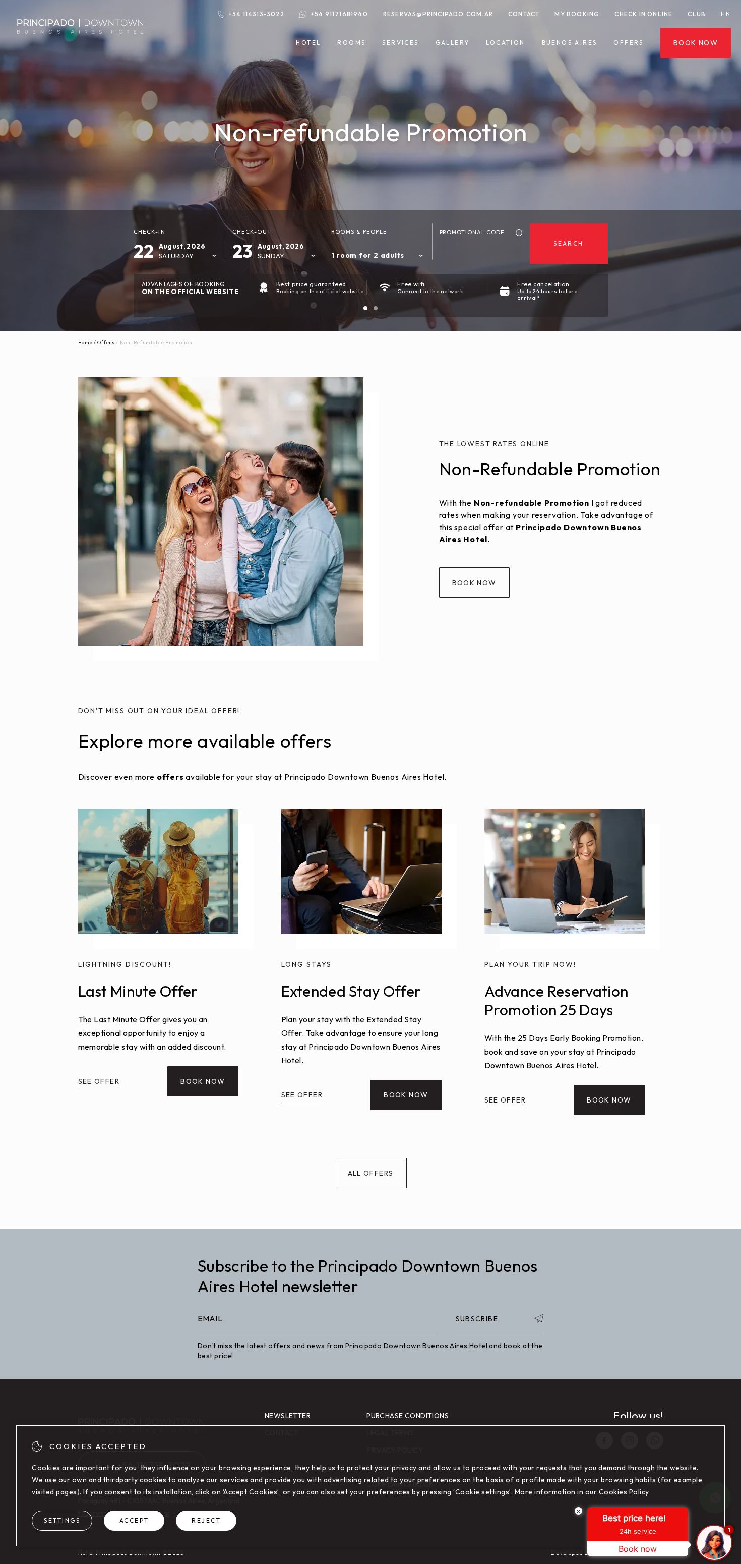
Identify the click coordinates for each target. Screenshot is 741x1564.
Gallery (453, 42)
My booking (576, 14)
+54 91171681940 (339, 14)
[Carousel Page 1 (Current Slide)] (365, 308)
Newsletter (288, 1415)
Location (505, 42)
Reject (206, 1520)
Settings (62, 1520)
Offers (628, 42)
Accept (134, 1520)
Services (400, 42)
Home (85, 342)
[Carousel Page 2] (376, 308)
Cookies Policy (624, 1491)
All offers (371, 1173)
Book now (695, 42)
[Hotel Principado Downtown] (80, 39)
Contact (523, 14)
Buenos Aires (569, 42)
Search (568, 243)
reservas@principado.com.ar (438, 14)
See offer (99, 1081)
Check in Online (643, 14)
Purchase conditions (407, 1415)
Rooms (351, 42)
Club (697, 14)
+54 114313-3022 (256, 14)
